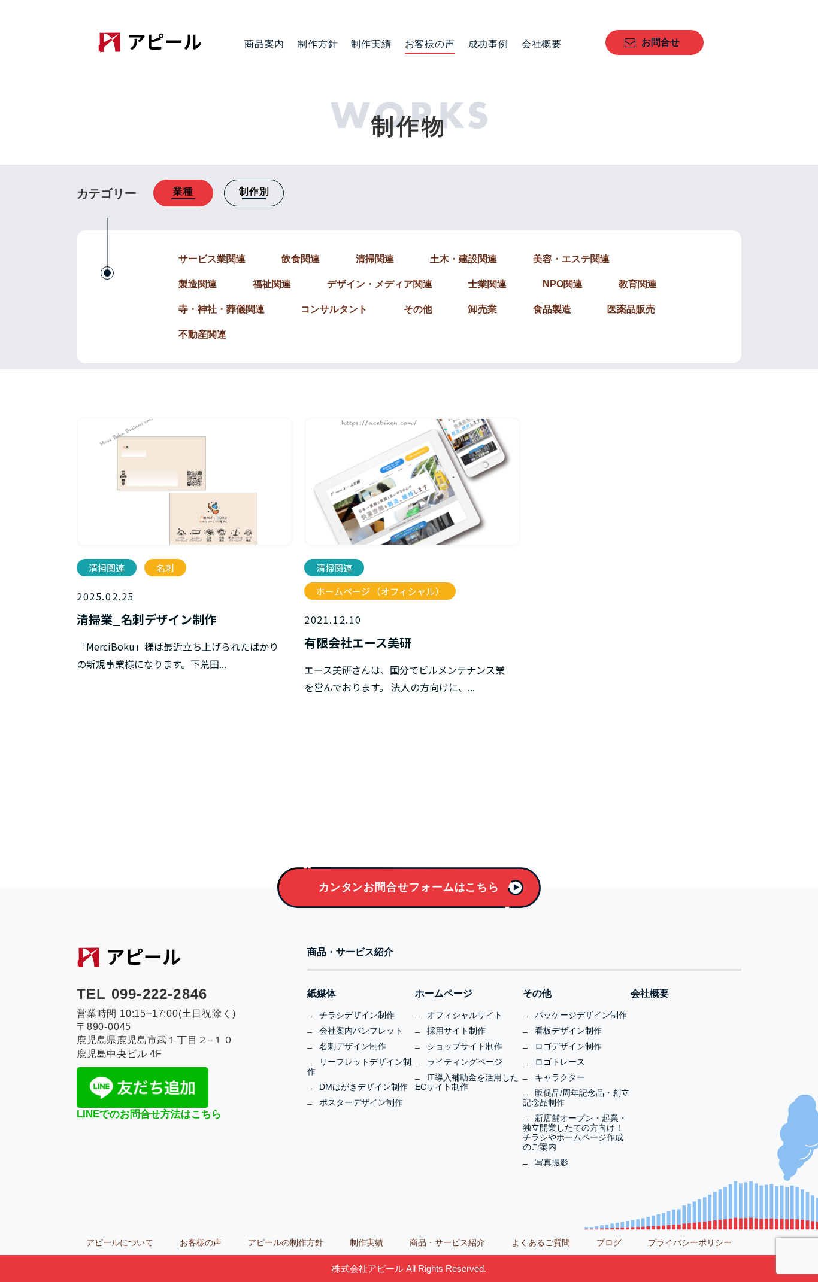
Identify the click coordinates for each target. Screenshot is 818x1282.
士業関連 (487, 284)
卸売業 (482, 309)
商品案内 (264, 44)
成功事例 (488, 44)
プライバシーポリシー (690, 1242)
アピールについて (119, 1242)
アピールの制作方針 (285, 1242)
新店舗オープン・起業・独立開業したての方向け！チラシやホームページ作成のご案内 (575, 1132)
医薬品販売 (631, 309)
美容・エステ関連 (571, 259)
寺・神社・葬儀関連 (221, 309)
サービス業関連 (212, 259)
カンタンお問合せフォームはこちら (409, 887)
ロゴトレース (560, 1062)
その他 (418, 309)
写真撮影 (551, 1162)
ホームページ (443, 993)
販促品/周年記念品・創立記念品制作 (576, 1097)
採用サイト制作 (456, 1030)
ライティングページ (464, 1062)
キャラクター (560, 1077)
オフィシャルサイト (464, 1015)
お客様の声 (430, 44)
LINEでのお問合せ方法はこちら (149, 1114)
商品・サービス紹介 (350, 952)
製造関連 (197, 284)
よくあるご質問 (540, 1242)
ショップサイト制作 (464, 1046)
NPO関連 (563, 284)
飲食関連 (300, 259)
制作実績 (371, 44)
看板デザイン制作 (568, 1030)
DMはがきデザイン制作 (363, 1087)
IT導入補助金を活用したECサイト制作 (467, 1082)
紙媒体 (321, 993)
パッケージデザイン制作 (581, 1015)
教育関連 (638, 284)
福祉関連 (272, 284)
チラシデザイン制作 (357, 1015)
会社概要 (542, 44)
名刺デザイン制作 (352, 1046)
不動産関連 (202, 334)
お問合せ (660, 42)
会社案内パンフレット (361, 1030)
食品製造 (552, 309)
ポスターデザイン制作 (361, 1102)
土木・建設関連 (463, 259)
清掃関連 (375, 259)
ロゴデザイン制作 (568, 1046)
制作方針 (318, 44)
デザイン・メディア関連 (379, 284)
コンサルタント (334, 309)
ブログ (609, 1242)
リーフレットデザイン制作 (359, 1066)
